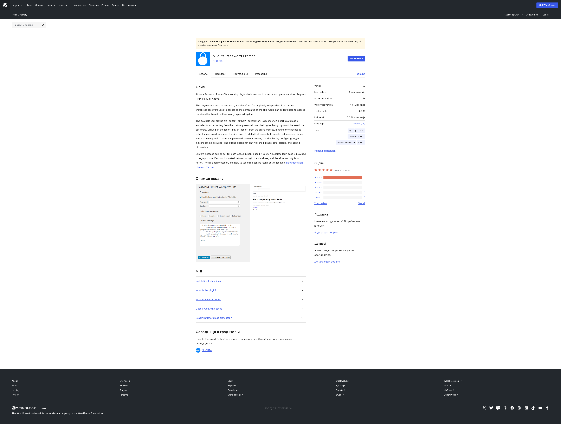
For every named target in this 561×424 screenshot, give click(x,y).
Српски (43, 408)
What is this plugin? (206, 290)
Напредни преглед (325, 150)
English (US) (359, 123)
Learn (230, 381)
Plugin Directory (19, 14)
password (359, 130)
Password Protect (356, 136)
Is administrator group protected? (214, 318)
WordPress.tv (235, 394)
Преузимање (356, 58)
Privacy (15, 394)
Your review (320, 203)
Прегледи (220, 73)
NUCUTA (218, 61)
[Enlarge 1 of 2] (245, 187)
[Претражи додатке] (43, 25)
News (14, 385)
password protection (346, 142)
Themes (124, 385)
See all (361, 203)
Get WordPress (547, 5)
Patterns (124, 394)
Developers (233, 390)
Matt (447, 385)
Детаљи (203, 73)
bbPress (449, 390)
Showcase (125, 381)
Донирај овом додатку (327, 261)
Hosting (15, 390)
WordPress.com (453, 381)
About (15, 381)
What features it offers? (208, 299)
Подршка (360, 73)
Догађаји (340, 385)
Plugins (123, 390)
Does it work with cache (209, 308)
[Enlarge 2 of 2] (302, 187)
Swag (340, 394)
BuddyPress (451, 394)
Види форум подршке (326, 232)
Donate (341, 390)
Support (232, 385)
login (351, 130)
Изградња (261, 73)
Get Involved (342, 381)
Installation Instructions (208, 281)
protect (361, 142)
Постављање (240, 73)
